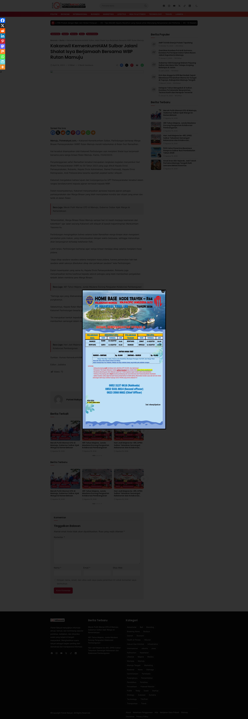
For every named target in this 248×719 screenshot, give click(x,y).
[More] (2, 67)
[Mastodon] (2, 46)
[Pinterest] (2, 41)
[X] (2, 25)
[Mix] (2, 51)
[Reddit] (2, 30)
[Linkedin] (2, 36)
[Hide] (1, 72)
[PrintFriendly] (2, 61)
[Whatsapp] (2, 56)
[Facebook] (2, 20)
